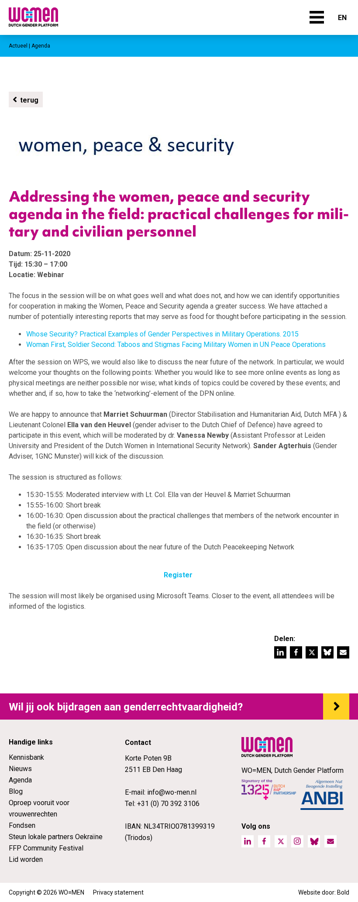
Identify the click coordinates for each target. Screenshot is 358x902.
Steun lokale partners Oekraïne (56, 837)
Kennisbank (26, 757)
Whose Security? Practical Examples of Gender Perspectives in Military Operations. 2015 (162, 334)
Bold (343, 892)
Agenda (20, 780)
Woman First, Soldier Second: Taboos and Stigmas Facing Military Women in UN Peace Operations (176, 344)
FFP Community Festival (46, 848)
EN (342, 18)
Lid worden (26, 859)
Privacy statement (118, 892)
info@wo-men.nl (171, 792)
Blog (16, 791)
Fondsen (22, 825)
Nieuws (20, 769)
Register (178, 575)
